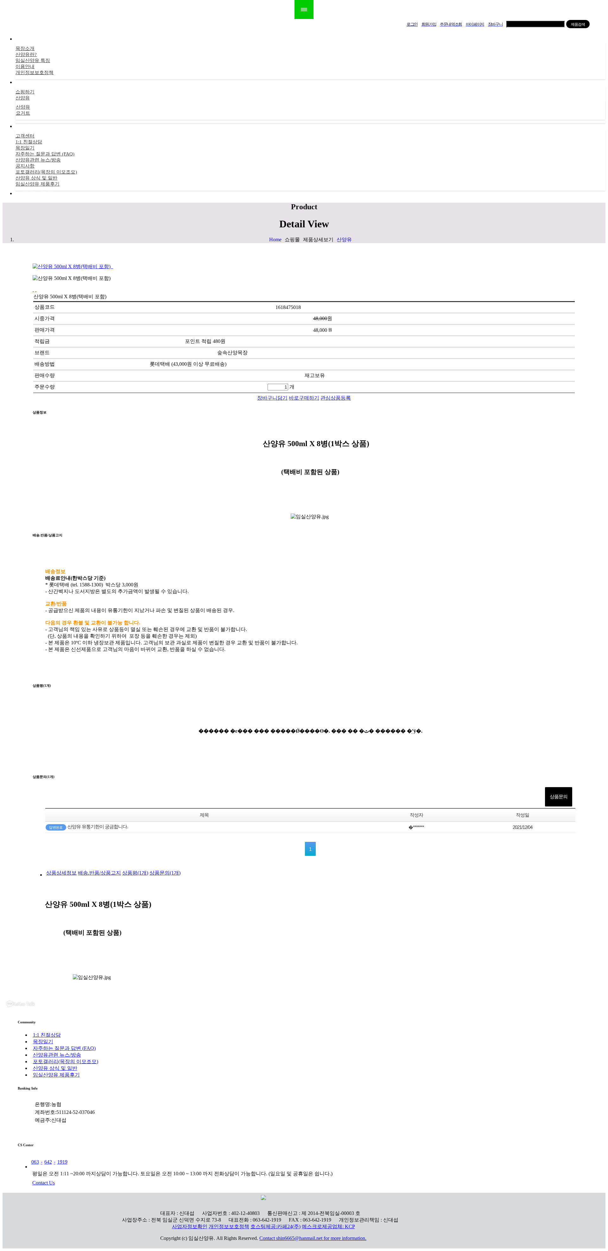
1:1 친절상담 (29, 141)
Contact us (38, 193)
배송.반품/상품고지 (99, 872)
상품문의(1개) (164, 872)
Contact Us (43, 1182)
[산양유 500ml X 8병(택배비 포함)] (112, 266)
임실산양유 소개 (40, 38)
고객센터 (25, 135)
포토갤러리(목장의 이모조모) (46, 171)
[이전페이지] (33, 289)
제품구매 (32, 82)
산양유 (23, 97)
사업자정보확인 (189, 1226)
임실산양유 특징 (33, 60)
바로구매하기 (304, 398)
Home (275, 239)
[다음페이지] (35, 289)
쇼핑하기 (25, 91)
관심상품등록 (335, 398)
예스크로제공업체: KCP (328, 1226)
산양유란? (26, 54)
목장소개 (25, 48)
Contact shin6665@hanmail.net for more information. (312, 1238)
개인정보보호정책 (35, 72)
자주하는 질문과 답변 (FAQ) (45, 153)
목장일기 (25, 147)
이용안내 (25, 66)
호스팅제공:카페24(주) (275, 1226)
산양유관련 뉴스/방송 (38, 159)
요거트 (23, 113)
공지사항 (25, 165)
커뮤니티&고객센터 (44, 126)
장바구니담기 (272, 398)
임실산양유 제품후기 (38, 183)
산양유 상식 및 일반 (36, 177)
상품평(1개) (135, 872)
